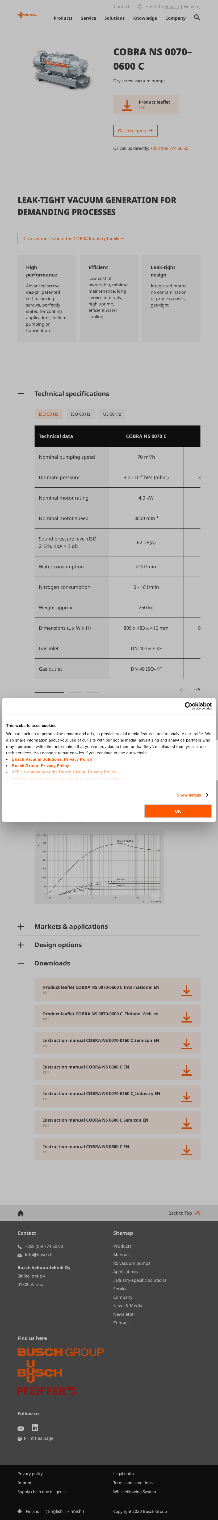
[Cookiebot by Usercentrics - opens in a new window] (188, 706)
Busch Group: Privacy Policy (40, 765)
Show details (189, 795)
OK (178, 811)
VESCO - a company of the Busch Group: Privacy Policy (67, 778)
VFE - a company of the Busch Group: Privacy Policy (64, 772)
